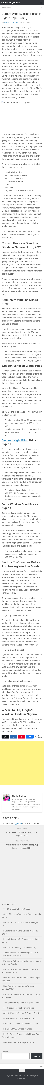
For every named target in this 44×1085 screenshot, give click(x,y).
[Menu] (41, 2)
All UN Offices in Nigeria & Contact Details (21, 1013)
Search (5, 1052)
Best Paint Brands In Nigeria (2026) (18, 1042)
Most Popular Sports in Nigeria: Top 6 (19, 1018)
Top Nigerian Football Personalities (18, 1008)
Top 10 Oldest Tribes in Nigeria (16, 909)
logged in (18, 823)
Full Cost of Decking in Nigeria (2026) (19, 947)
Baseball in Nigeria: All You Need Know (20, 1024)
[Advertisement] (22, 763)
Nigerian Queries (10, 2)
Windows (6, 8)
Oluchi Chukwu (11, 23)
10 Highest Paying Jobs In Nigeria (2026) (21, 1003)
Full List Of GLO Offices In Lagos (17, 1029)
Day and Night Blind (15, 440)
